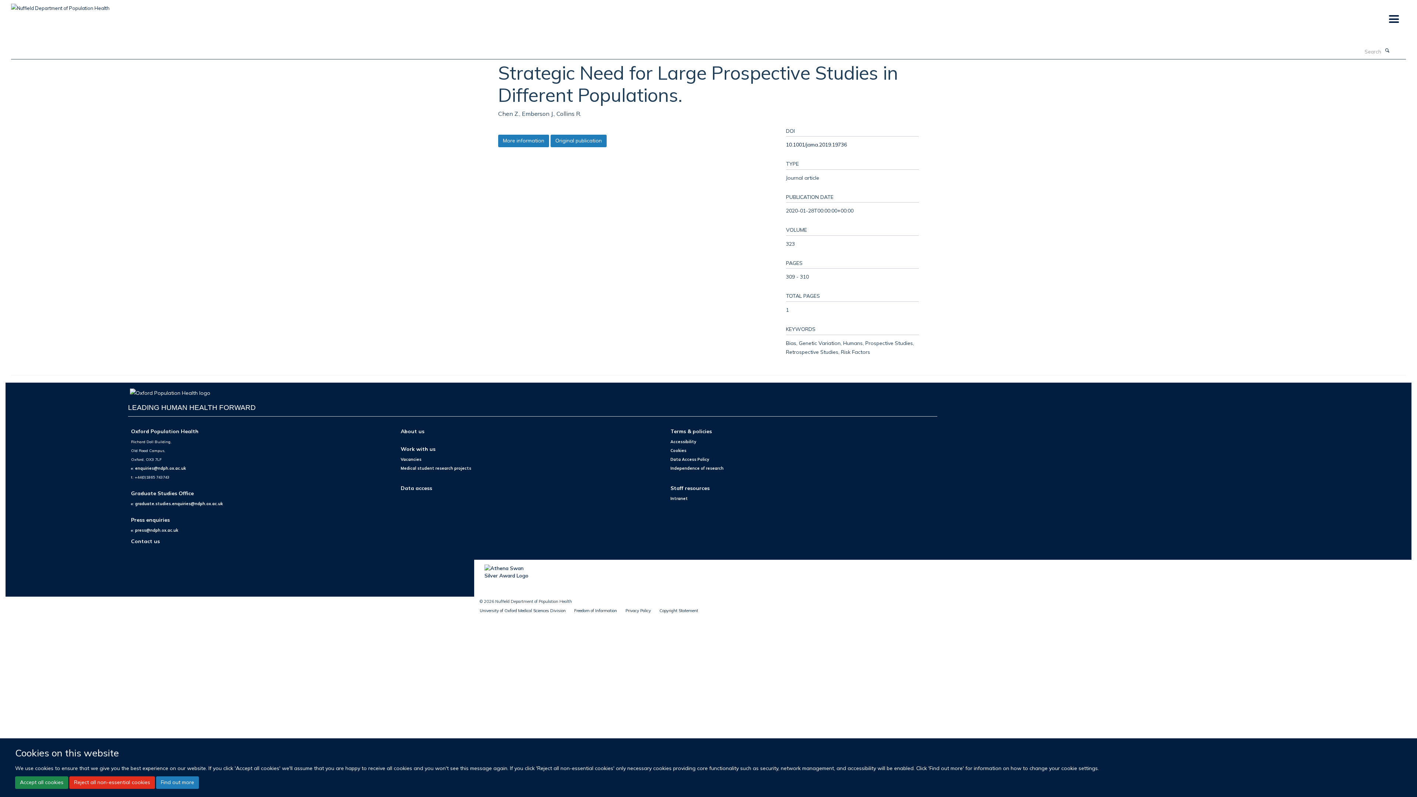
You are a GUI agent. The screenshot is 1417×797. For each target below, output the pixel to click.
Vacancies (411, 459)
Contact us (145, 541)
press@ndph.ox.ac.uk (156, 530)
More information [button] (523, 140)
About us (412, 431)
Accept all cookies (41, 782)
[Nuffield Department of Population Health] (60, 5)
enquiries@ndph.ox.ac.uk (160, 468)
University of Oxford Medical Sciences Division (523, 610)
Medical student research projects (436, 468)
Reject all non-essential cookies (112, 782)
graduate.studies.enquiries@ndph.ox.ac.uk (179, 503)
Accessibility (683, 441)
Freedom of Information (595, 610)
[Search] (1387, 51)
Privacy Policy (638, 610)
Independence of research (697, 468)
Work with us (418, 449)
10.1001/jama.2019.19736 (816, 144)
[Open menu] (1393, 19)
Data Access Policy (689, 459)
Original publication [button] (578, 140)
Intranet (679, 498)
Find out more (177, 782)
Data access (416, 488)
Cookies (678, 450)
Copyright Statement (678, 610)
